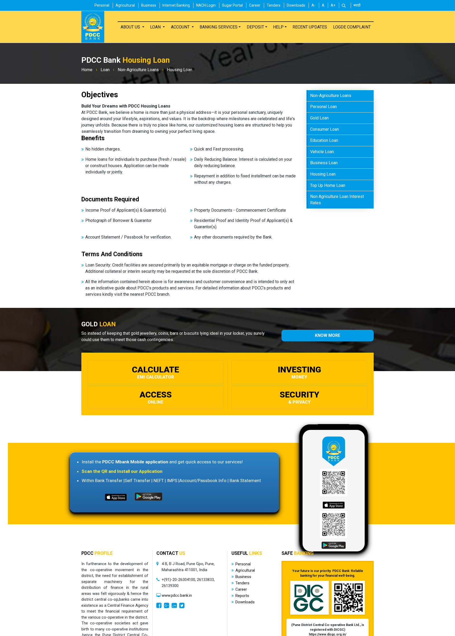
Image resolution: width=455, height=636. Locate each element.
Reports (242, 595)
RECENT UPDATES (310, 26)
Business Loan (324, 162)
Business (148, 5)
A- (313, 5)
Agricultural (125, 5)
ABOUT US (131, 26)
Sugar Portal (232, 5)
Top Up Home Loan (327, 185)
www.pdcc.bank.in (177, 595)
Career (254, 5)
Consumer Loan (324, 129)
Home (86, 69)
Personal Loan (323, 106)
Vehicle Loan (322, 151)
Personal (102, 5)
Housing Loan (179, 69)
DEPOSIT (255, 26)
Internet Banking (176, 5)
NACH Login (206, 5)
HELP (278, 26)
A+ (333, 5)
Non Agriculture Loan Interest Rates (337, 199)
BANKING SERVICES (219, 26)
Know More (327, 335)
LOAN (156, 26)
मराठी (357, 5)
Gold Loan (319, 117)
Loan (105, 69)
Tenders (273, 5)
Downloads (296, 5)
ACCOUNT (181, 26)
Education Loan (324, 140)
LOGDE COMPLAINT (352, 26)
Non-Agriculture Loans (138, 69)
